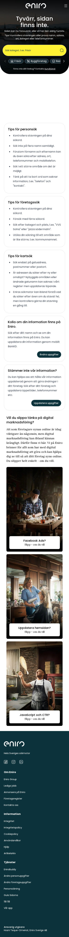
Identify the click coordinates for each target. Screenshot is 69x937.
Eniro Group (10, 779)
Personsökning (12, 888)
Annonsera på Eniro (14, 792)
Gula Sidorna (11, 895)
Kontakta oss (11, 805)
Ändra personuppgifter (16, 875)
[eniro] (36, 5)
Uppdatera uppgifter (46, 403)
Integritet (9, 821)
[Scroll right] (63, 61)
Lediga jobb (10, 785)
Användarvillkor (12, 840)
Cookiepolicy (11, 834)
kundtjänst (50, 68)
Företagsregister (13, 798)
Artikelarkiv (10, 853)
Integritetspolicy (13, 827)
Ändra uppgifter (49, 354)
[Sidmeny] (66, 6)
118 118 (7, 901)
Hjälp (6, 846)
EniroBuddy (10, 869)
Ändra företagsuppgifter (17, 882)
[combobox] (32, 50)
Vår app (8, 908)
